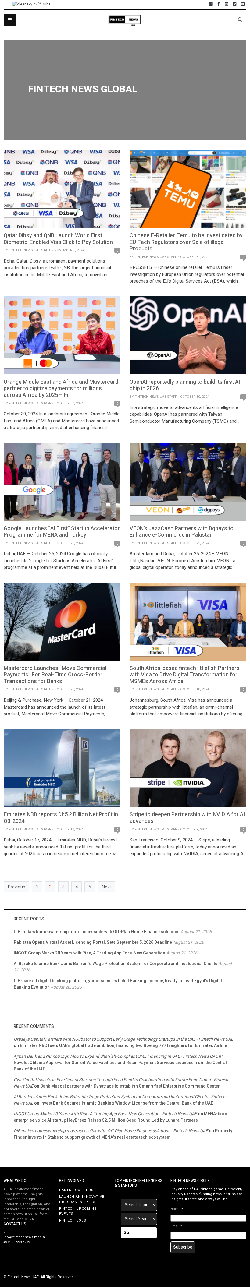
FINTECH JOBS (72, 1220)
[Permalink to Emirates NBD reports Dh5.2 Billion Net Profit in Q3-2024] (62, 767)
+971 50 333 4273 (17, 1242)
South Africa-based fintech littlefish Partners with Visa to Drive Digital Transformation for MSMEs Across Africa (185, 675)
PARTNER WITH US (76, 1190)
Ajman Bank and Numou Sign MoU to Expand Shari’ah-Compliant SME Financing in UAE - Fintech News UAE (116, 1056)
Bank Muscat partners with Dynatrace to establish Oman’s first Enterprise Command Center (130, 1086)
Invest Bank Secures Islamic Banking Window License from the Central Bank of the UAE (126, 1103)
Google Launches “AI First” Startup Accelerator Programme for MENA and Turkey (62, 531)
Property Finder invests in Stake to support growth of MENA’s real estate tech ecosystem (123, 1134)
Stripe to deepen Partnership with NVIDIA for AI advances (187, 817)
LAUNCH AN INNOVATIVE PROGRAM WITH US (81, 1199)
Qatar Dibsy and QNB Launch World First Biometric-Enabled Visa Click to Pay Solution (58, 238)
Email (176, 1226)
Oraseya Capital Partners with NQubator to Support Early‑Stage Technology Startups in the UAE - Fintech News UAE (123, 1039)
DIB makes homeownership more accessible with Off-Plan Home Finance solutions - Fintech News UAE (111, 1131)
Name (176, 1209)
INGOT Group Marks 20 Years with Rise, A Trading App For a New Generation (89, 953)
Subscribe (182, 1247)
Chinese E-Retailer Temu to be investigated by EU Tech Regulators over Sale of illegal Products (186, 242)
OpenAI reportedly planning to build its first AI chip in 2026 (185, 385)
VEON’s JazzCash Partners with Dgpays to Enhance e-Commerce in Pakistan (182, 531)
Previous (16, 886)
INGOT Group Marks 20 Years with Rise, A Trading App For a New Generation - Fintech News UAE (105, 1114)
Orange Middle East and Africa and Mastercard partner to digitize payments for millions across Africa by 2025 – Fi (61, 388)
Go (126, 1232)
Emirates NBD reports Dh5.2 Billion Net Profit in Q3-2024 (61, 817)
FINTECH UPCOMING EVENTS (78, 1211)
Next (106, 886)
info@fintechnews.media (24, 1237)
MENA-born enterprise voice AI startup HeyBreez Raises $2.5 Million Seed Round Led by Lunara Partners (120, 1117)
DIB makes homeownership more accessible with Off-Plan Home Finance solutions (97, 932)
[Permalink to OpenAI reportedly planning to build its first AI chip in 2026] (188, 335)
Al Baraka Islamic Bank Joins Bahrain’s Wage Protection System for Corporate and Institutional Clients (115, 964)
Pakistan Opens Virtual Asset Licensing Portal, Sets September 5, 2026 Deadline (93, 942)
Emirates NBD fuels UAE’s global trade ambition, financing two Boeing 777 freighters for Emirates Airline (123, 1045)
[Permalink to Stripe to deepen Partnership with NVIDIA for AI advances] (188, 767)
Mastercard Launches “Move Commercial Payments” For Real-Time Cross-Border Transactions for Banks (55, 675)
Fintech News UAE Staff (30, 250)
